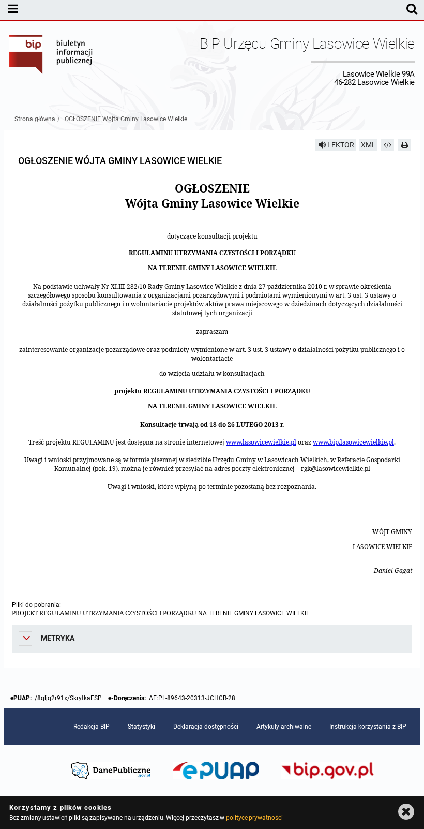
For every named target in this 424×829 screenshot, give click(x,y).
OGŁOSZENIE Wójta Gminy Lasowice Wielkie (126, 119)
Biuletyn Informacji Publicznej (51, 61)
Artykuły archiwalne (283, 726)
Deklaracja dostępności (205, 726)
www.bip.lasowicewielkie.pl (353, 442)
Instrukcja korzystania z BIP (367, 726)
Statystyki (141, 726)
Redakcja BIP (91, 726)
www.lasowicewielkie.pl (261, 442)
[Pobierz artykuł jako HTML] (388, 145)
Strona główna (34, 119)
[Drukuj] (404, 145)
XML (368, 145)
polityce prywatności (254, 817)
